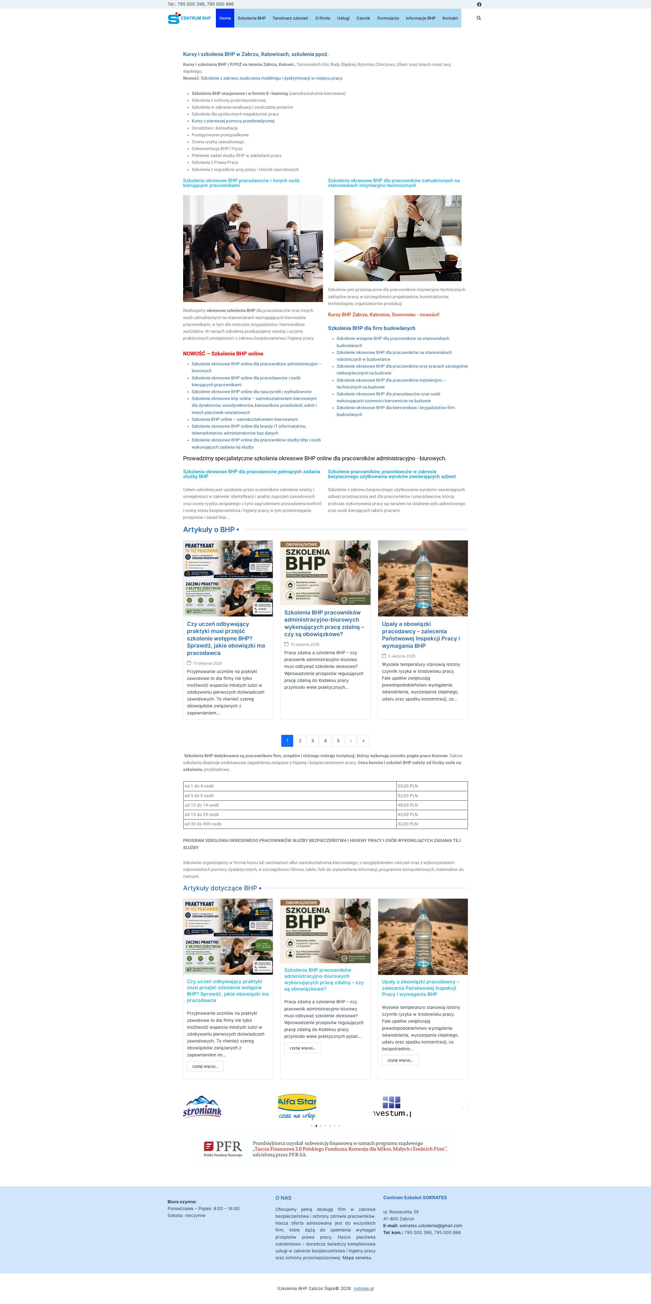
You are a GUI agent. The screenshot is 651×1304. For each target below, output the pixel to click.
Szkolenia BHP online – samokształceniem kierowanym (245, 419)
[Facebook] (479, 4)
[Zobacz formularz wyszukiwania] (478, 18)
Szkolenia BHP (252, 18)
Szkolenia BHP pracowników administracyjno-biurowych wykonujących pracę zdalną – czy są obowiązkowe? (324, 979)
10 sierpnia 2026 (304, 644)
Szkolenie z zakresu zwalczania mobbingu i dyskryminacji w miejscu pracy (271, 78)
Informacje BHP (421, 18)
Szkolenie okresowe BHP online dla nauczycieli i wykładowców (252, 391)
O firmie (322, 18)
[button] (189, 1107)
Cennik (363, 18)
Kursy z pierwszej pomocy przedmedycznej (233, 120)
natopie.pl (364, 1288)
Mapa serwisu (357, 1257)
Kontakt (450, 18)
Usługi (343, 18)
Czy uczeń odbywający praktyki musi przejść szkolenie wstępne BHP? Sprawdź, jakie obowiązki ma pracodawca (226, 638)
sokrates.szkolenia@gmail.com (431, 1225)
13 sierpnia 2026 (207, 663)
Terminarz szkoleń (290, 18)
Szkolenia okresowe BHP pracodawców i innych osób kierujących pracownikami (241, 183)
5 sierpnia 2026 (401, 656)
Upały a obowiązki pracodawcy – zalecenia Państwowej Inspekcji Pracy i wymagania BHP (420, 988)
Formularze (388, 18)
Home (225, 18)
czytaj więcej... (205, 1066)
